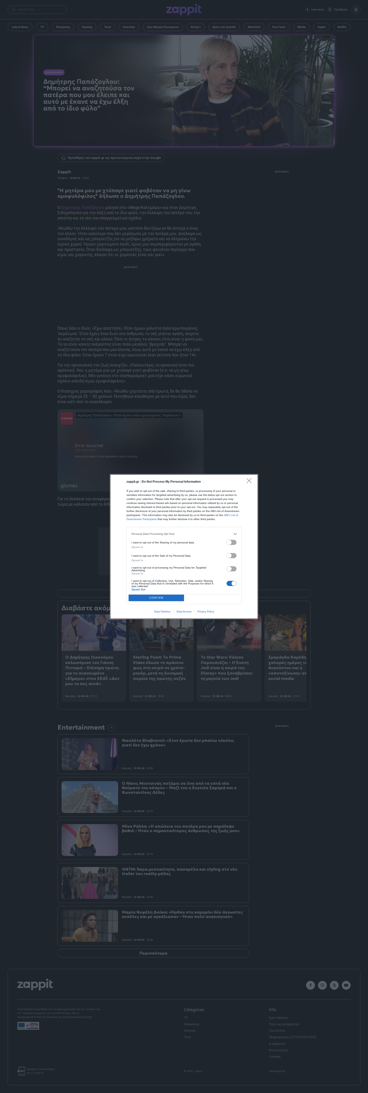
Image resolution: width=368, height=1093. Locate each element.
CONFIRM (156, 597)
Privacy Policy (205, 611)
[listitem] (184, 534)
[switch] (232, 542)
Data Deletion (162, 611)
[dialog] (184, 546)
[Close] (250, 482)
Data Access (184, 611)
